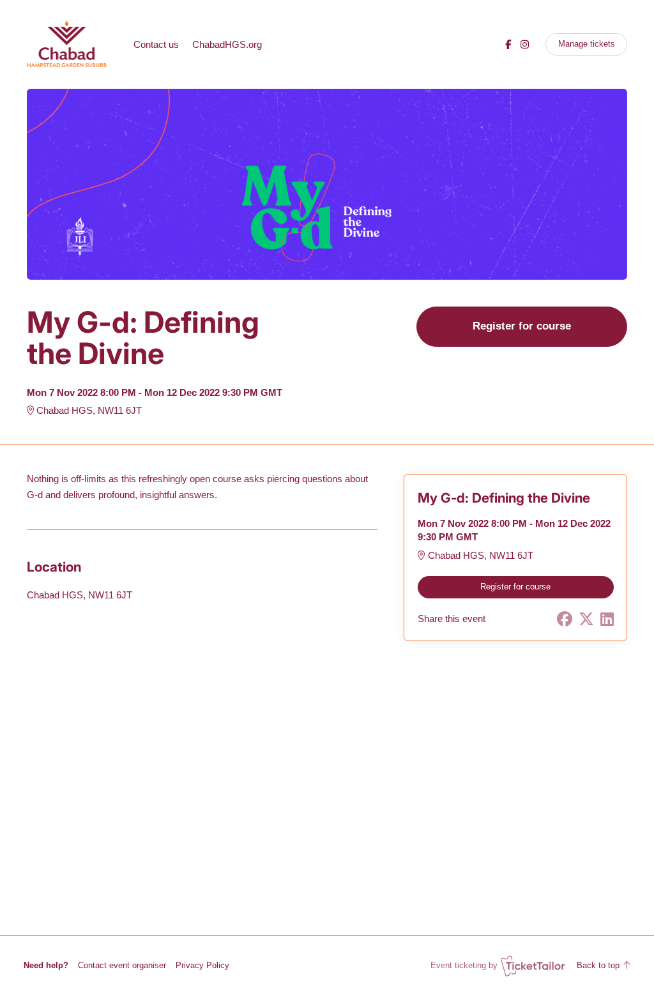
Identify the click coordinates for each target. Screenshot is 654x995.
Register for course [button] (522, 325)
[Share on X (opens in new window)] (586, 619)
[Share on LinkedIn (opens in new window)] (607, 619)
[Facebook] (508, 44)
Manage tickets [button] (586, 44)
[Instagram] (525, 44)
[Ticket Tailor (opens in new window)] (533, 965)
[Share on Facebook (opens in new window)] (564, 619)
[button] (122, 965)
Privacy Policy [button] (202, 965)
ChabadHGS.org (227, 44)
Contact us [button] (156, 44)
